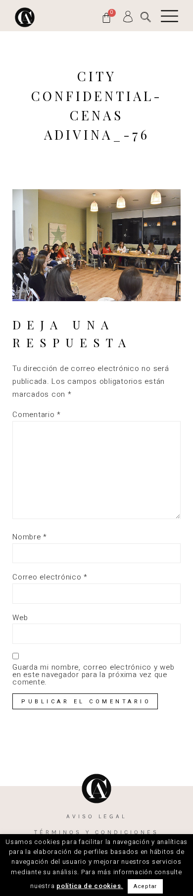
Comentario (36, 415)
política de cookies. (89, 886)
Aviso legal (96, 816)
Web (20, 618)
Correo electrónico (50, 577)
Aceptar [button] (145, 886)
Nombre (29, 537)
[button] (146, 17)
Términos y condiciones (96, 832)
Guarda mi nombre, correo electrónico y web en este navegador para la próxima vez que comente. (93, 675)
